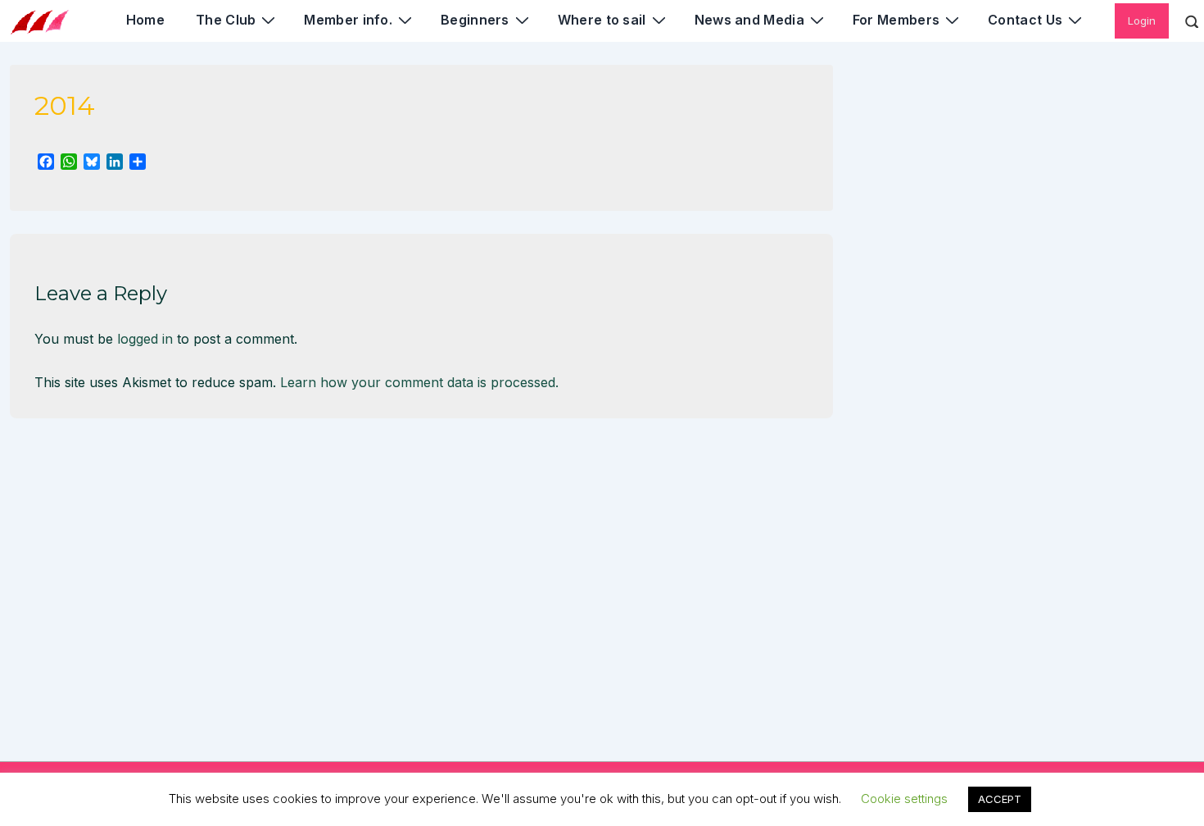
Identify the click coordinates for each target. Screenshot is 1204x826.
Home (145, 19)
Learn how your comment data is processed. (419, 382)
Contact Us (1025, 19)
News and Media (749, 19)
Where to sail (602, 19)
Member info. (348, 19)
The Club (226, 19)
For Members (896, 19)
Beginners (475, 19)
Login (1142, 20)
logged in (145, 339)
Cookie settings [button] (904, 798)
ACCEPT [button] (999, 798)
